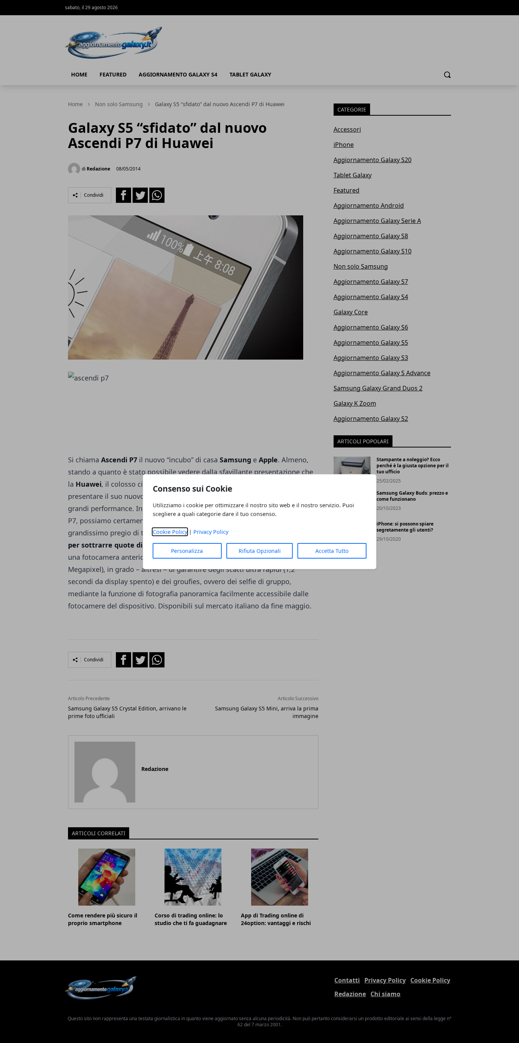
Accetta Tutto (331, 550)
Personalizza (187, 550)
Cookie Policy (170, 531)
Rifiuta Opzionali (260, 550)
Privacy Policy (210, 531)
